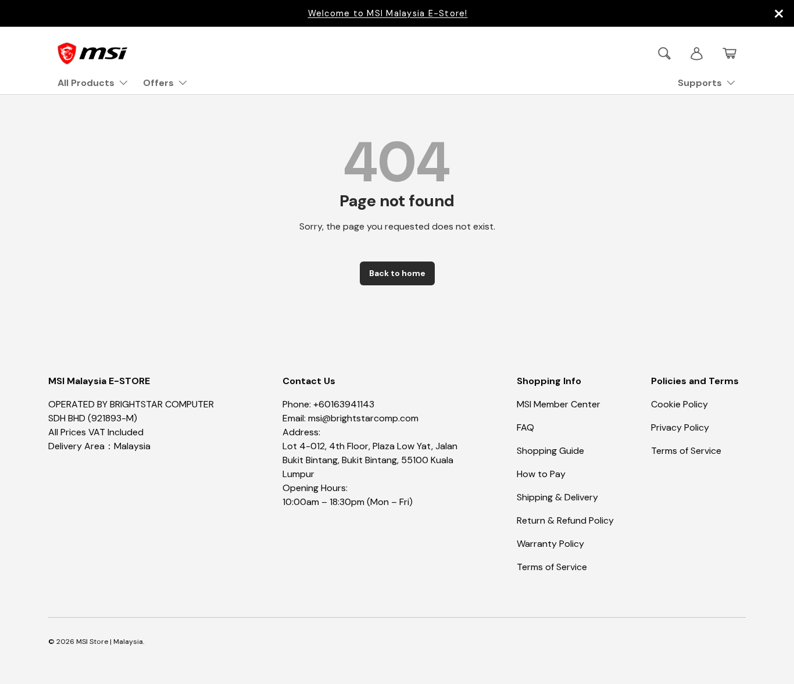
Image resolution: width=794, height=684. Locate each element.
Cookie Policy (679, 404)
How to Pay (541, 474)
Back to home (397, 273)
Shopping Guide (550, 451)
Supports (700, 83)
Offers (158, 83)
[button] (729, 53)
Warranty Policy (550, 544)
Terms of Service (552, 567)
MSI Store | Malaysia (109, 641)
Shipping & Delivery (557, 497)
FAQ (525, 427)
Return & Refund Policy (565, 520)
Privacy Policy (680, 427)
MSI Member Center (558, 404)
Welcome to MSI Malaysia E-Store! (388, 13)
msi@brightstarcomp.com (363, 418)
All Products (86, 83)
